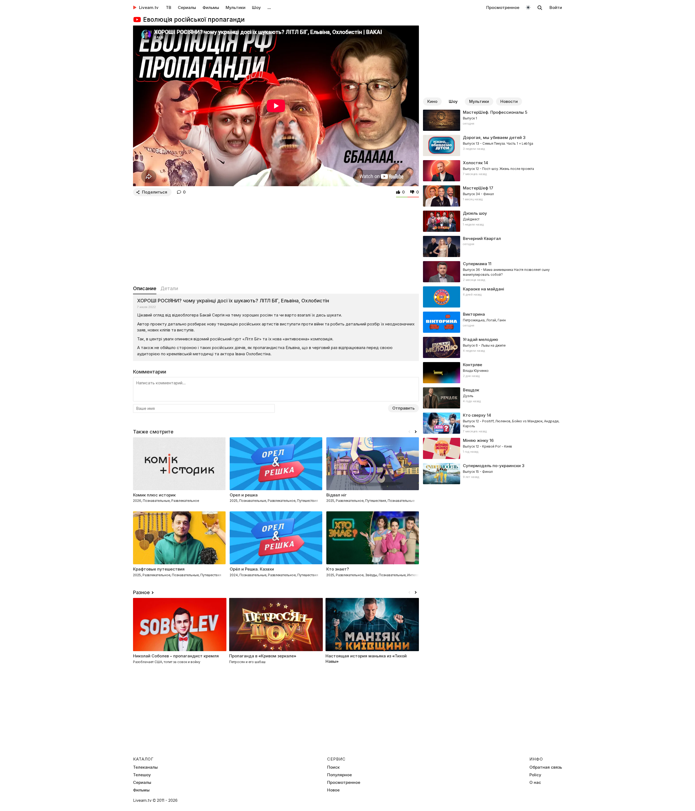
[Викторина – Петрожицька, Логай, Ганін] (492, 322)
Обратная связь (545, 767)
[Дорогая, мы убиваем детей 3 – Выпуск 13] (492, 145)
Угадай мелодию (480, 339)
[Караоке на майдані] (492, 297)
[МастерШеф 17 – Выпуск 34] (492, 196)
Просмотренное (502, 7)
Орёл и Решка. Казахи (252, 569)
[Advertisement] (276, 240)
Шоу (256, 7)
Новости (509, 101)
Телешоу (142, 774)
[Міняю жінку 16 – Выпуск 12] (492, 448)
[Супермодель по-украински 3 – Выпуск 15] (492, 473)
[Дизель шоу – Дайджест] (492, 221)
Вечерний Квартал (482, 238)
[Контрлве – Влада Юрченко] (492, 372)
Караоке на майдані (483, 289)
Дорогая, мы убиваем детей (492, 137)
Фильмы (211, 7)
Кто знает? (337, 569)
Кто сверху (474, 415)
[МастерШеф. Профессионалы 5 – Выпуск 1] (492, 120)
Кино (432, 101)
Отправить (403, 408)
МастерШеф (475, 188)
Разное (141, 592)
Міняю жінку (475, 440)
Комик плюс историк (154, 495)
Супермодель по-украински (492, 465)
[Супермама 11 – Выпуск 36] (492, 271)
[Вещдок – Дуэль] (492, 397)
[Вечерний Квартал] (492, 246)
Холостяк (473, 162)
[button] (415, 432)
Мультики (235, 7)
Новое (333, 790)
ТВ (168, 7)
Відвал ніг (336, 495)
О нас (535, 782)
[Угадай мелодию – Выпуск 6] (492, 347)
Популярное (339, 774)
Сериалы (187, 7)
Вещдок (471, 389)
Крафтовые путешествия (159, 569)
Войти (555, 7)
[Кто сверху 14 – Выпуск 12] (492, 423)
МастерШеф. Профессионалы (493, 112)
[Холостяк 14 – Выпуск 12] (492, 170)
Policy (535, 774)
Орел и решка (244, 495)
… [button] (269, 7)
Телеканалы (145, 767)
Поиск (333, 767)
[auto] (528, 7)
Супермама (475, 263)
